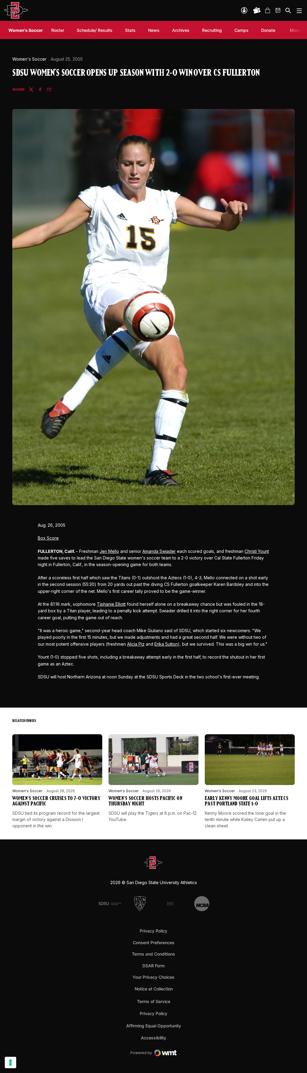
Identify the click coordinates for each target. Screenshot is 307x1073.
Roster (57, 30)
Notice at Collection (154, 988)
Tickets (257, 10)
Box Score (48, 538)
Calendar (278, 10)
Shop (267, 10)
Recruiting (213, 30)
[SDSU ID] (244, 10)
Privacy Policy (153, 930)
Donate (268, 30)
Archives (180, 30)
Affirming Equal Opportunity (153, 1025)
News (153, 30)
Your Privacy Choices (153, 977)
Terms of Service (153, 1001)
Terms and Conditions (153, 953)
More (295, 30)
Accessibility (153, 1037)
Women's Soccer (29, 59)
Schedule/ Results (94, 30)
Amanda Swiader (159, 551)
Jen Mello (109, 551)
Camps (241, 30)
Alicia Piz (136, 644)
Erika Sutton (166, 644)
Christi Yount (257, 551)
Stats (130, 30)
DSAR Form (153, 965)
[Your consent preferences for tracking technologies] (10, 1062)
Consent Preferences (153, 942)
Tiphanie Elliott (111, 604)
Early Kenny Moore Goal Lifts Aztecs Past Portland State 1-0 (246, 801)
